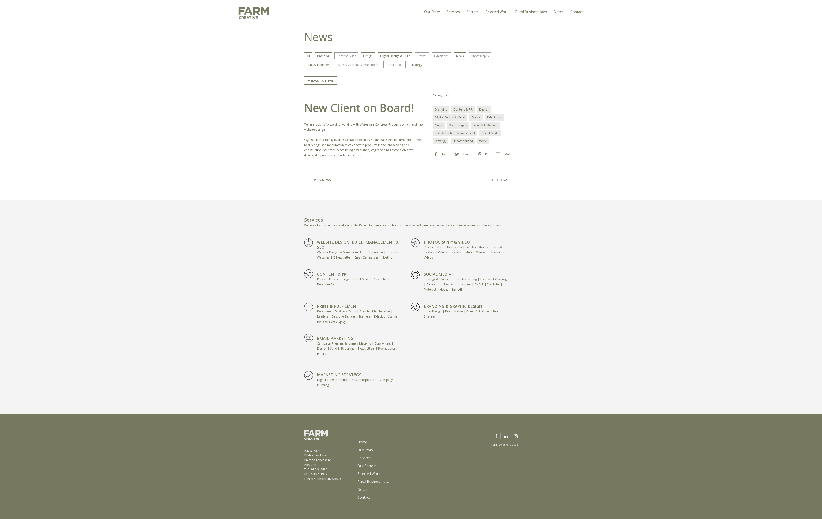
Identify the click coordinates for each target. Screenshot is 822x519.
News (460, 56)
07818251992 (317, 474)
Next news (499, 180)
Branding (323, 56)
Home (362, 442)
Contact (576, 11)
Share (444, 154)
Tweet (467, 154)
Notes (559, 11)
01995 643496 (317, 469)
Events (422, 56)
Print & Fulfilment (319, 65)
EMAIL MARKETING (335, 338)
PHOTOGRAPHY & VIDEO (447, 242)
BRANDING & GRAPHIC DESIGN (453, 306)
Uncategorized (463, 141)
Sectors (473, 11)
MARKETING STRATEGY (339, 374)
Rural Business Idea (531, 11)
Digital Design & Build (395, 56)
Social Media (394, 65)
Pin (487, 154)
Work (483, 141)
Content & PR (346, 56)
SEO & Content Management (358, 65)
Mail (507, 154)
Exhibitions (441, 56)
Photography (480, 56)
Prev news (322, 180)
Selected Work (496, 11)
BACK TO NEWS (322, 80)
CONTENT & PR (331, 274)
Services (453, 11)
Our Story (432, 11)
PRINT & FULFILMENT (338, 306)
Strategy (416, 65)
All (308, 56)
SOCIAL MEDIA (437, 274)
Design (368, 56)
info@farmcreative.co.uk (324, 479)
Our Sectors (367, 465)
